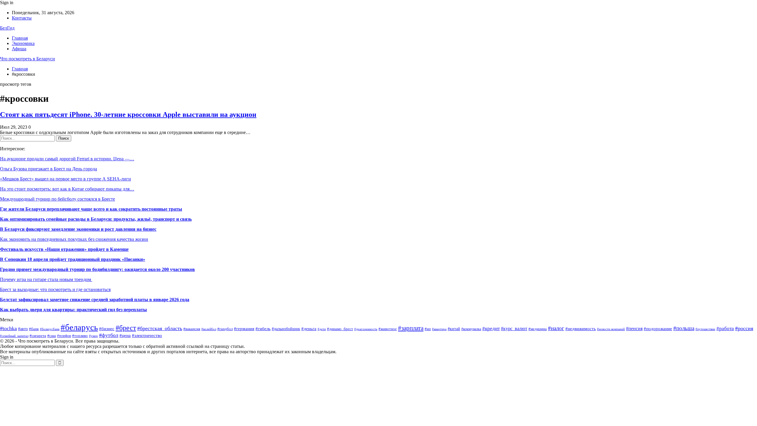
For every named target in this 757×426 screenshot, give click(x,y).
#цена (125, 335)
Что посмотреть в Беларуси (27, 58)
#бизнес (106, 328)
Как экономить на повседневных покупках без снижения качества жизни (74, 239)
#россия (744, 328)
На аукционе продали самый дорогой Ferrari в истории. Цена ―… (67, 158)
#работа (725, 328)
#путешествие (705, 329)
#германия (244, 328)
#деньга (308, 328)
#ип (428, 329)
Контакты (22, 17)
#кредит (491, 328)
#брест (126, 328)
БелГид (7, 27)
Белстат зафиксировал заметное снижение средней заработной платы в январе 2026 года (94, 299)
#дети (322, 329)
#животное (387, 329)
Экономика (23, 43)
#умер (93, 336)
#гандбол (225, 329)
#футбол (108, 335)
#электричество (147, 335)
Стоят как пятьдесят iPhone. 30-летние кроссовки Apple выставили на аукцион (128, 114)
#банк (34, 329)
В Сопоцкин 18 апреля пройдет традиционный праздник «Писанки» (72, 259)
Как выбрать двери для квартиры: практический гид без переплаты (73, 309)
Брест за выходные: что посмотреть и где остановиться (55, 289)
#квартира (439, 329)
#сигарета (38, 335)
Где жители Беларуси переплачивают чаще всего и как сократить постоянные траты (91, 209)
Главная (20, 38)
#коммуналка (471, 329)
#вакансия (191, 329)
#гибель (263, 328)
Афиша (19, 48)
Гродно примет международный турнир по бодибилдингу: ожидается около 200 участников (97, 269)
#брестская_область (159, 328)
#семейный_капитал (14, 336)
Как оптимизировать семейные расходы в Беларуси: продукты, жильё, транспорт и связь (96, 219)
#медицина (537, 329)
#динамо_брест (340, 329)
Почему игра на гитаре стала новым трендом (46, 279)
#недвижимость (580, 328)
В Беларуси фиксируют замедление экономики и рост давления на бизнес (78, 229)
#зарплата (410, 328)
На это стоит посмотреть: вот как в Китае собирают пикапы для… (67, 188)
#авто (23, 329)
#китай (454, 329)
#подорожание (658, 328)
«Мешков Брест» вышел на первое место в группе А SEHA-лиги (65, 178)
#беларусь (79, 327)
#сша (51, 336)
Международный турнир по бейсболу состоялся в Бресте (57, 198)
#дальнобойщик (286, 329)
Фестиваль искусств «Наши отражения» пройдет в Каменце (64, 249)
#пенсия (634, 328)
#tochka (8, 328)
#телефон (64, 336)
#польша (683, 328)
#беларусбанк (49, 329)
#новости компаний (611, 329)
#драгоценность (365, 329)
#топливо (80, 336)
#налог (556, 328)
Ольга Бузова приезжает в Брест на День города (48, 168)
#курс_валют (514, 328)
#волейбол (208, 329)
